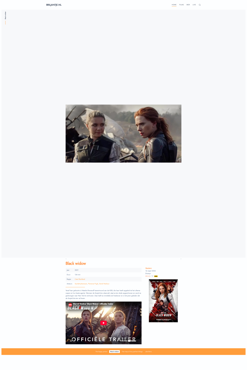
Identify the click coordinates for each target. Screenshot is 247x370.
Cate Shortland (80, 279)
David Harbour (104, 284)
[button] (200, 5)
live (194, 5)
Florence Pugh (93, 284)
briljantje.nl (53, 4)
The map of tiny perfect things (132, 352)
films (181, 5)
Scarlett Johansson (81, 284)
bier (188, 5)
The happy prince (101, 352)
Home (174, 5)
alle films (148, 352)
